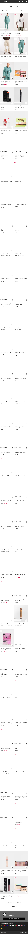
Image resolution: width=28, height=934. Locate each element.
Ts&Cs (26, 932)
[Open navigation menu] (2, 1)
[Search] (16, 1)
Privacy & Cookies (21, 932)
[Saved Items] (23, 1)
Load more (14, 906)
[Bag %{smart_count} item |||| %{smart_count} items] (26, 1)
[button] (1, 925)
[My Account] (19, 1)
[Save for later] (26, 28)
